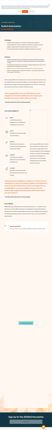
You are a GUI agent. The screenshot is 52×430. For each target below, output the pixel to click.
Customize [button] (19, 11)
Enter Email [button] (26, 421)
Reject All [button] (32, 11)
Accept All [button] (25, 11)
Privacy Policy (21, 8)
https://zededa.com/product (17, 228)
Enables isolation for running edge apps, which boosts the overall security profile (25, 68)
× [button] (48, 3)
